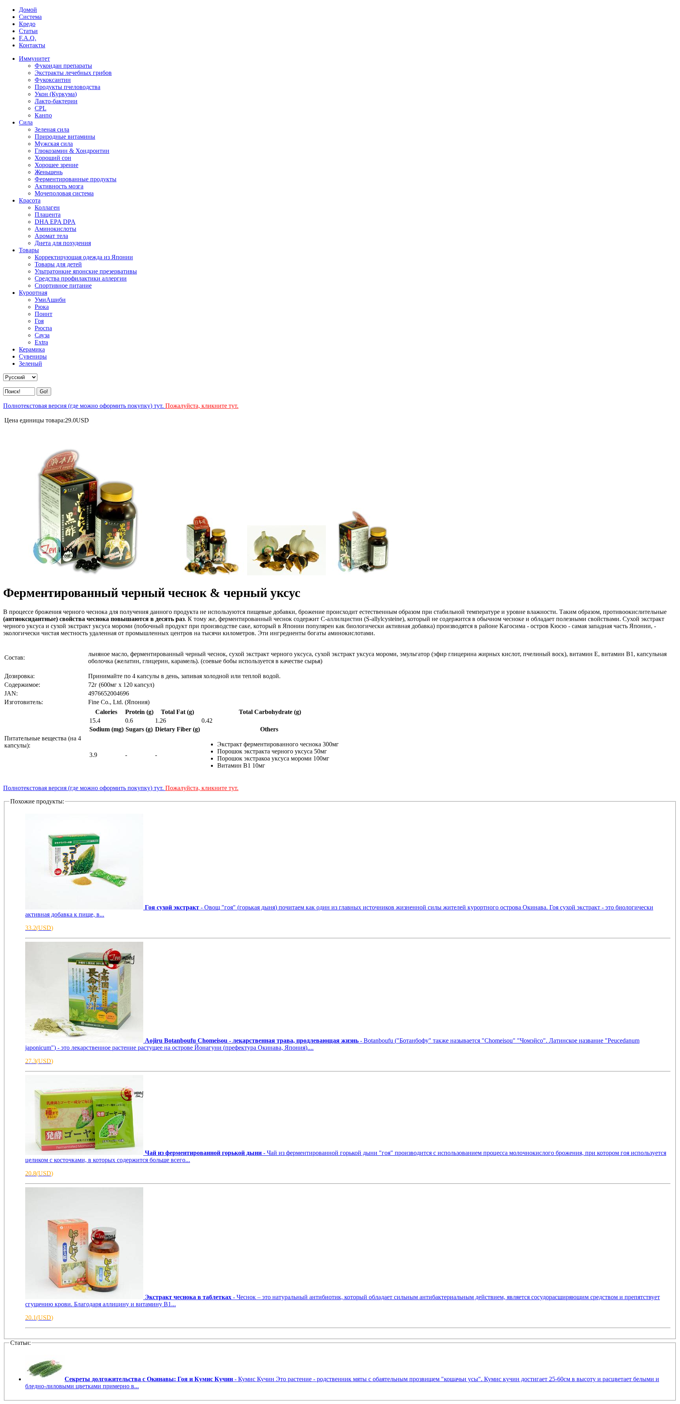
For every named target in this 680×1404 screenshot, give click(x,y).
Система (30, 16)
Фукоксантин (53, 79)
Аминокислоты (55, 228)
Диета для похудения (63, 243)
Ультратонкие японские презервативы (86, 271)
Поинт (43, 314)
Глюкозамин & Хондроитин (72, 150)
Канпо (43, 115)
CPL (40, 108)
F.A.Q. (27, 38)
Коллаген (47, 207)
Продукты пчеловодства (67, 87)
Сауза (42, 335)
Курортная (33, 292)
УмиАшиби (50, 299)
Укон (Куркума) (56, 94)
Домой (28, 9)
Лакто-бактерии (56, 101)
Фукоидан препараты (63, 65)
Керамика (32, 349)
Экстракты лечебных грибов (73, 72)
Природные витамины (65, 136)
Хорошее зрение (56, 165)
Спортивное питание (63, 285)
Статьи (28, 31)
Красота (30, 200)
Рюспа (43, 328)
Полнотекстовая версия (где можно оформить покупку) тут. (120, 405)
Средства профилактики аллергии (81, 278)
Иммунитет (34, 58)
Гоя (39, 321)
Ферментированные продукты (75, 179)
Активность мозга (59, 186)
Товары (29, 250)
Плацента (48, 214)
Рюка (42, 306)
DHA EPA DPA (55, 221)
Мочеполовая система (64, 193)
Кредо (27, 23)
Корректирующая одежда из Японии (84, 257)
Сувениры (33, 356)
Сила (26, 122)
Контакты (32, 45)
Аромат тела (51, 235)
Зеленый (30, 363)
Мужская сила (54, 143)
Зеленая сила (52, 129)
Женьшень (49, 172)
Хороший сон (53, 157)
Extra (41, 342)
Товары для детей (58, 264)
